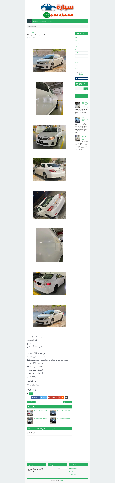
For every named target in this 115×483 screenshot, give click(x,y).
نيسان (76, 59)
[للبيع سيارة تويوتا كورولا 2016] (30, 413)
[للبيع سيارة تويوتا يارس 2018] (30, 420)
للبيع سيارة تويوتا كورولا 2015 (63, 418)
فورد (76, 46)
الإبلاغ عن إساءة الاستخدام (80, 96)
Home (29, 21)
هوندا (76, 65)
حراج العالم (61, 480)
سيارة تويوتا (35, 21)
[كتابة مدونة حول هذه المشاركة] (62, 397)
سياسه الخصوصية (73, 468)
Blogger (81, 74)
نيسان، (76, 62)
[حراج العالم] (57, 9)
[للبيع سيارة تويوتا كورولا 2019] (53, 413)
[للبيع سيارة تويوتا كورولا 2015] (53, 420)
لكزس (76, 52)
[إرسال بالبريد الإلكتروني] (66, 397)
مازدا (76, 56)
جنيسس (77, 43)
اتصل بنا (71, 471)
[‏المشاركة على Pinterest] (59, 397)
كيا (75, 49)
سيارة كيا (49, 21)
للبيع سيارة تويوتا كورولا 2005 (85, 137)
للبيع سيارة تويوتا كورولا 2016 (40, 410)
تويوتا (31, 393)
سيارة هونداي (43, 21)
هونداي (76, 68)
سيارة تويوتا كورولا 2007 (85, 103)
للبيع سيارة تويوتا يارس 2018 (40, 418)
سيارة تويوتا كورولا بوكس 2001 (85, 119)
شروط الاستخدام (73, 474)
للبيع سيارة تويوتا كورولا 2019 (63, 410)
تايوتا (76, 37)
